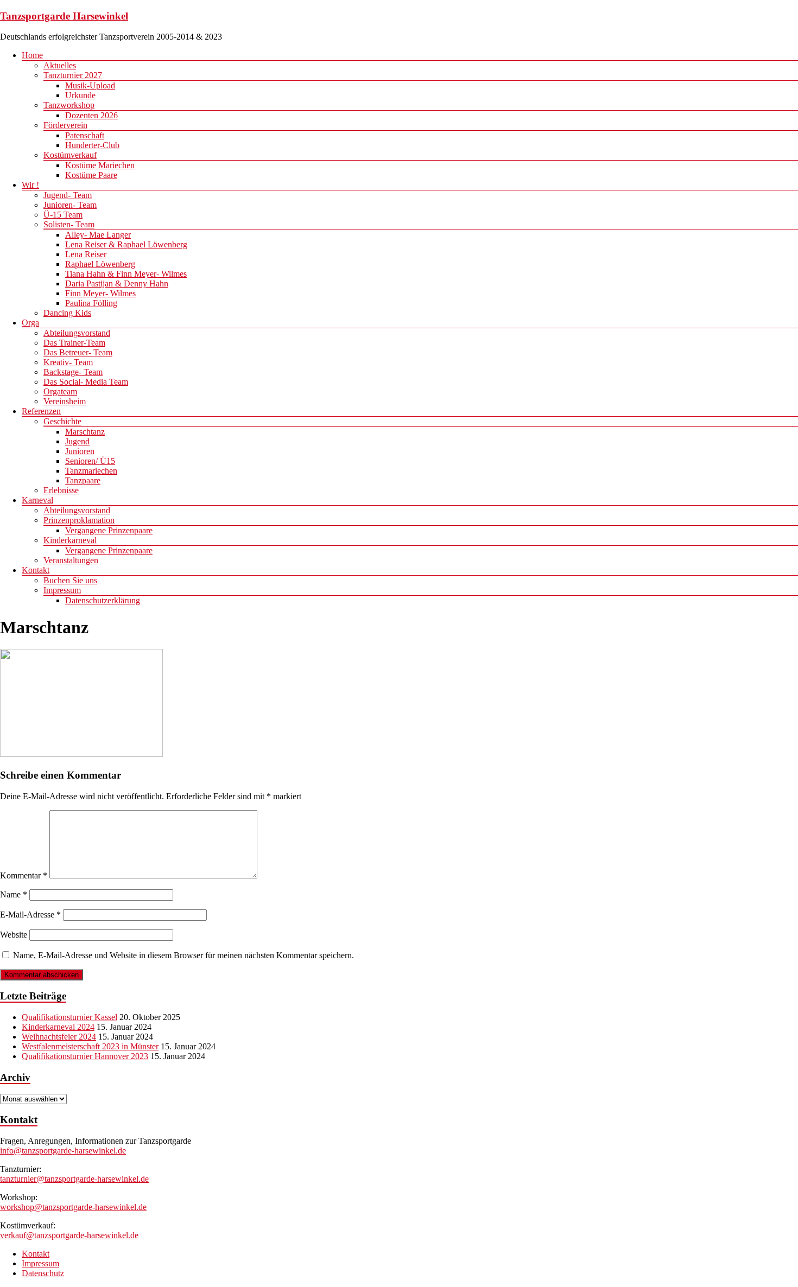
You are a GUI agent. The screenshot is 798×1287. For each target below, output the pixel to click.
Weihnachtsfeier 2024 (59, 1036)
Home (32, 55)
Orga (30, 322)
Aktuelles (59, 65)
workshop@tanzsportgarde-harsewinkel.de (73, 1207)
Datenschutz (43, 1273)
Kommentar (23, 875)
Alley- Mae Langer (98, 234)
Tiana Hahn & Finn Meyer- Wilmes (126, 273)
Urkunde (80, 95)
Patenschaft (84, 135)
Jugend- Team (67, 195)
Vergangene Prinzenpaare (109, 530)
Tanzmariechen (91, 470)
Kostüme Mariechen (100, 165)
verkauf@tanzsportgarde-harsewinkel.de (69, 1235)
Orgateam (60, 391)
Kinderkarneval (70, 540)
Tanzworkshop (68, 105)
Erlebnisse (61, 490)
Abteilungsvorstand (76, 332)
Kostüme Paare (91, 175)
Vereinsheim (64, 401)
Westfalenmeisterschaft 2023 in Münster (90, 1046)
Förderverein (65, 125)
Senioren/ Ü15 (90, 461)
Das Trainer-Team (74, 342)
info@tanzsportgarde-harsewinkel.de (63, 1150)
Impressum (62, 590)
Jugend (77, 441)
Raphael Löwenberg (100, 264)
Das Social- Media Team (85, 381)
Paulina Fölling (91, 303)
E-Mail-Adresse (30, 914)
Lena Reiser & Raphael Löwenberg (126, 244)
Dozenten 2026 (91, 115)
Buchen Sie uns (70, 580)
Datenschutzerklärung (102, 600)
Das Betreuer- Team (77, 352)
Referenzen (41, 411)
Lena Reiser (85, 254)
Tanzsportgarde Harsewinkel (64, 16)
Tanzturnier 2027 (72, 75)
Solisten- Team (68, 224)
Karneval (37, 500)
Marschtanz (85, 431)
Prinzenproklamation (79, 520)
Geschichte (62, 421)
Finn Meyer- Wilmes (100, 293)
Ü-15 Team (63, 214)
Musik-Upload (90, 85)
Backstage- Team (73, 372)
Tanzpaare (82, 480)
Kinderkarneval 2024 (58, 1026)
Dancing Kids (67, 312)
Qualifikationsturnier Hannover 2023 (85, 1056)
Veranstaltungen (70, 560)
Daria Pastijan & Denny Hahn (116, 283)
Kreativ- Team (68, 362)
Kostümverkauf (70, 155)
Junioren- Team (70, 204)
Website (13, 934)
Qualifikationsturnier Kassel (69, 1017)
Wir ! (30, 184)
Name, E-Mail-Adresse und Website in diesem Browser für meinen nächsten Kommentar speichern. (183, 955)
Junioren (79, 451)
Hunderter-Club (92, 145)
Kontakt (35, 570)
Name (13, 894)
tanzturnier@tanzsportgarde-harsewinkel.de (74, 1178)
